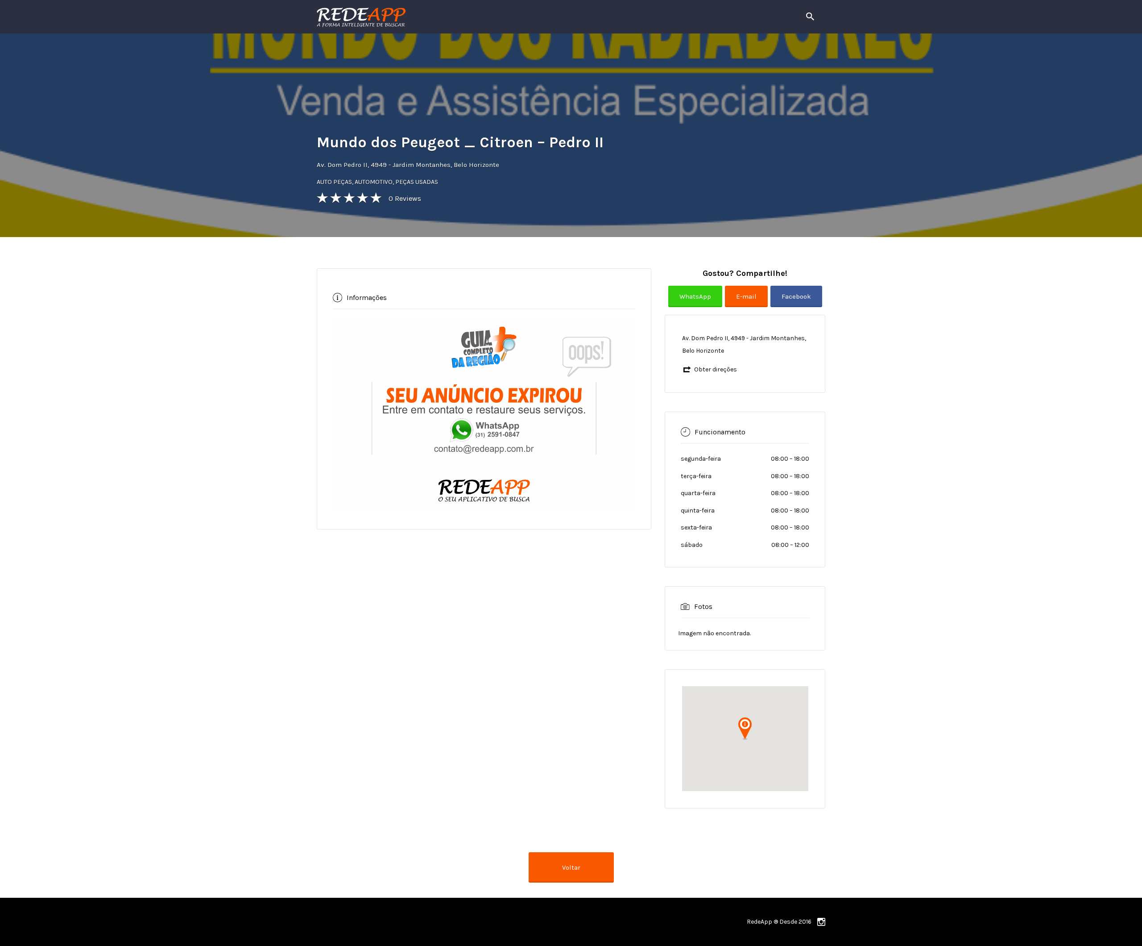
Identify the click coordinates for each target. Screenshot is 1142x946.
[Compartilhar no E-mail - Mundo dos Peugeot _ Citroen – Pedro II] (747, 303)
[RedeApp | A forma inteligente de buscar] (457, 17)
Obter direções (715, 369)
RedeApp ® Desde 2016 (779, 921)
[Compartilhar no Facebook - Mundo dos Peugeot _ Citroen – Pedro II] (796, 303)
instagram (821, 922)
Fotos (703, 606)
